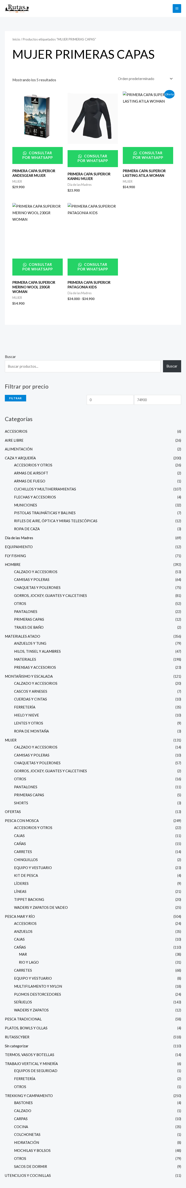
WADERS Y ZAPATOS (31, 1010)
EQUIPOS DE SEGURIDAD (35, 1071)
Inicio (16, 39)
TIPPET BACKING (29, 899)
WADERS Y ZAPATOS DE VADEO (41, 907)
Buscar (10, 357)
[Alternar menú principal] (177, 8)
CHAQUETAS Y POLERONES (37, 588)
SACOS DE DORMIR (30, 1166)
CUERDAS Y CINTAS (30, 699)
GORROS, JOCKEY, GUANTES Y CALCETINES (50, 596)
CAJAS (19, 836)
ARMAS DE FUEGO (29, 481)
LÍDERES (21, 883)
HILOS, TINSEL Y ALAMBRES (37, 651)
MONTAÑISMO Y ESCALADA (29, 676)
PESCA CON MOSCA (22, 821)
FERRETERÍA (24, 707)
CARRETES (23, 852)
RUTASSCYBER (17, 1037)
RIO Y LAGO (29, 962)
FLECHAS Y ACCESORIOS (35, 497)
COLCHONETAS (27, 1134)
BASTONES (23, 1103)
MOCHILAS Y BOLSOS (32, 1150)
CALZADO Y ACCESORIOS (35, 572)
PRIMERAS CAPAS (29, 619)
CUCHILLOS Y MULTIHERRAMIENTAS (45, 489)
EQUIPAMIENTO (19, 547)
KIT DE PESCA (26, 875)
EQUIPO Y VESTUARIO (33, 868)
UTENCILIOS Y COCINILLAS (28, 1175)
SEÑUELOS (23, 1002)
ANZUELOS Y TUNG (30, 643)
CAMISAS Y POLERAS (31, 580)
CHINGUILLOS (26, 860)
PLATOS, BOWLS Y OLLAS (26, 1028)
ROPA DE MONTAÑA (31, 731)
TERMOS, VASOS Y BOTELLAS (29, 1055)
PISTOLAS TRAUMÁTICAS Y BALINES (45, 513)
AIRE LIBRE (14, 440)
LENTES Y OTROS (28, 723)
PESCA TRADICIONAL (23, 1019)
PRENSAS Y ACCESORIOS (35, 667)
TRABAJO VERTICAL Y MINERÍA (31, 1064)
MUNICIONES (25, 505)
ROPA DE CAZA (27, 529)
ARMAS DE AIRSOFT (31, 473)
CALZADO (22, 1111)
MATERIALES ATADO (22, 636)
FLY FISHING (15, 556)
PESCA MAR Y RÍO (20, 916)
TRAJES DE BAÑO (29, 627)
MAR (23, 954)
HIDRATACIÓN (26, 1142)
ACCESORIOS (16, 431)
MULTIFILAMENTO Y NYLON (38, 986)
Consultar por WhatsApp (37, 155)
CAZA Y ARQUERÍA (20, 458)
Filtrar (15, 398)
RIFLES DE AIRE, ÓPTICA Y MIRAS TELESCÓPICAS (55, 521)
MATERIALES (25, 659)
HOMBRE (13, 564)
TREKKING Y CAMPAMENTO (29, 1096)
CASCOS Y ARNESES (30, 691)
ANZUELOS (23, 931)
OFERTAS (13, 812)
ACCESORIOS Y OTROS (33, 465)
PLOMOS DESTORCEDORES (37, 994)
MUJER (10, 740)
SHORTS (21, 803)
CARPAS (21, 1119)
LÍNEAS (20, 891)
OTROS (20, 604)
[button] (166, 8)
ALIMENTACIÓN (18, 449)
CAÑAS (20, 844)
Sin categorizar (17, 1046)
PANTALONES (25, 612)
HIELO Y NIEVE (26, 715)
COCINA (21, 1127)
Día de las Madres (19, 538)
